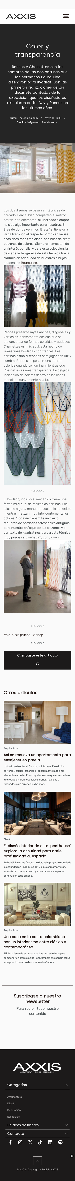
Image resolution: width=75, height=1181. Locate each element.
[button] (37, 663)
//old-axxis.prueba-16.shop (23, 635)
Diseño (7, 839)
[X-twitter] (32, 1144)
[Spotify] (62, 1144)
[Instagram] (22, 1144)
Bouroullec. (29, 263)
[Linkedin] (52, 1144)
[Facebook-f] (12, 1144)
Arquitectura (11, 748)
